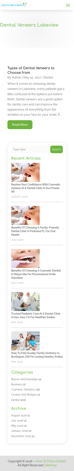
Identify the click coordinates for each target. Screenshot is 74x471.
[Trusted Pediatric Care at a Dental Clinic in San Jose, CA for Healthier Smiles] (25, 302)
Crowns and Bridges (23, 394)
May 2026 (17, 425)
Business (16, 384)
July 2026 (17, 420)
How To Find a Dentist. (51, 461)
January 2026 (19, 430)
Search (56, 149)
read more (20, 124)
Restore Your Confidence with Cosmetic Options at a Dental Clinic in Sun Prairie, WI (35, 188)
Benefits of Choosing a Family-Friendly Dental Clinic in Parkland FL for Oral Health (35, 231)
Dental (15, 399)
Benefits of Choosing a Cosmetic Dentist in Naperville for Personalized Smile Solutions (36, 274)
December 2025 (21, 436)
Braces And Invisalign (24, 379)
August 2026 (19, 415)
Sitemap (51, 465)
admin (16, 77)
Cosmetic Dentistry (23, 389)
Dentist (48, 77)
